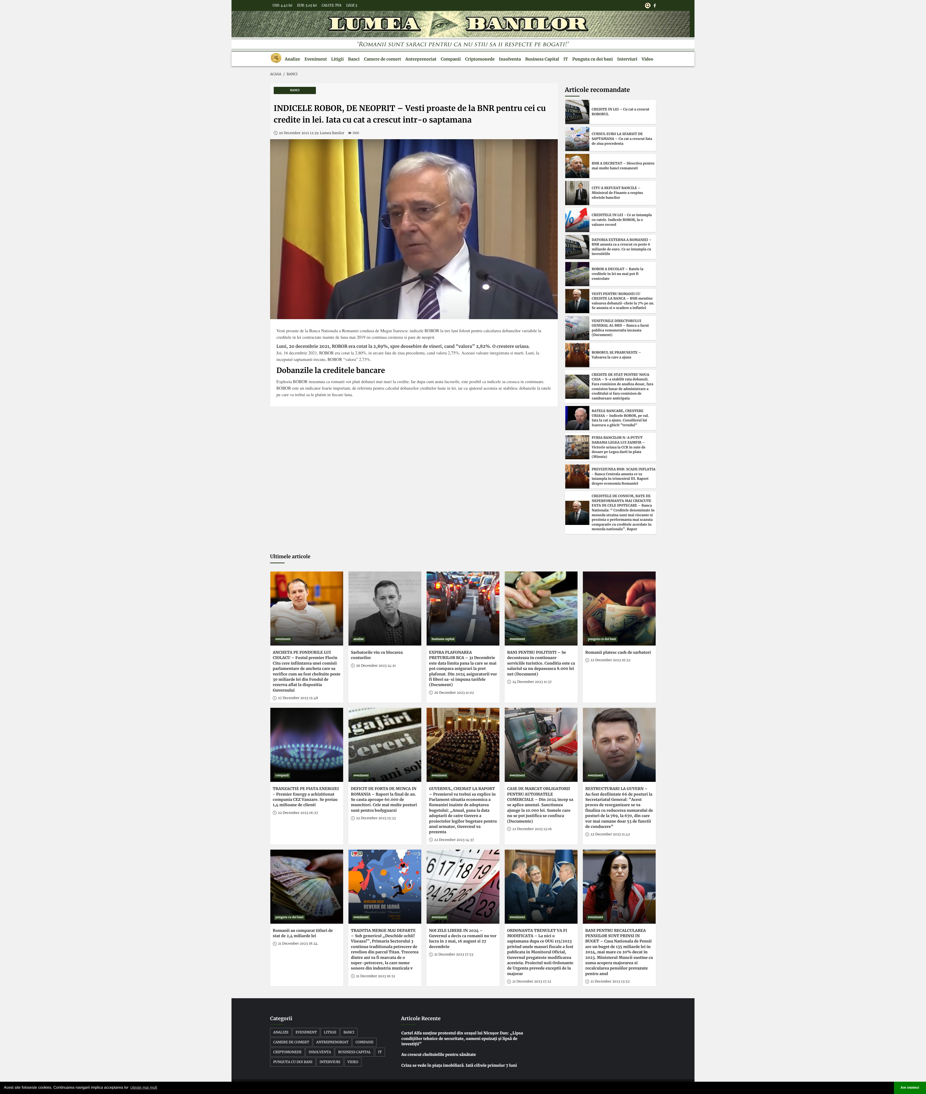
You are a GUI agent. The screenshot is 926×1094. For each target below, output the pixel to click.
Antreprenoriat (420, 59)
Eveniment (316, 59)
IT (565, 59)
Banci (354, 59)
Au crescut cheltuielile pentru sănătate (438, 1054)
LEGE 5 (351, 5)
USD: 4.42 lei (282, 5)
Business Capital (542, 59)
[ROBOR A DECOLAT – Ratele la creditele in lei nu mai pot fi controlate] (577, 274)
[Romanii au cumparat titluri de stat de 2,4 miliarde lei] (306, 887)
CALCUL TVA (331, 5)
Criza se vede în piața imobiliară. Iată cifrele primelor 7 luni (459, 1065)
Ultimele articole (290, 557)
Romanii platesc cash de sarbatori (618, 652)
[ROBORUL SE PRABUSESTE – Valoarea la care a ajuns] (577, 355)
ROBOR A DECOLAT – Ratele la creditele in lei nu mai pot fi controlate (617, 274)
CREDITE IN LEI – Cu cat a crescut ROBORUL (620, 111)
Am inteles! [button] (910, 1088)
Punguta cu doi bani (592, 59)
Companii (451, 59)
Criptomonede (480, 59)
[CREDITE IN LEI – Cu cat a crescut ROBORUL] (577, 112)
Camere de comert (382, 59)
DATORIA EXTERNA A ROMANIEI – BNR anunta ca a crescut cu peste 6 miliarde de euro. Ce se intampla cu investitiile (622, 247)
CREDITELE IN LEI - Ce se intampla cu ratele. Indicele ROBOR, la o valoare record (622, 220)
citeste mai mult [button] (143, 1088)
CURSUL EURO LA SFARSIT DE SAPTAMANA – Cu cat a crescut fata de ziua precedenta (622, 138)
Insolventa (510, 59)
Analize (292, 59)
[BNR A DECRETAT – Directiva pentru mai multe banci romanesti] (577, 166)
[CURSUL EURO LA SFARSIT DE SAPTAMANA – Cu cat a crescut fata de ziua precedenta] (577, 139)
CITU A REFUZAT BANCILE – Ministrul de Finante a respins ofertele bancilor (617, 193)
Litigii (337, 59)
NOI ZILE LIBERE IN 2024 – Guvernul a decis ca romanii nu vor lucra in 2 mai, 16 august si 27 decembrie (463, 938)
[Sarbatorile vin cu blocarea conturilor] (384, 608)
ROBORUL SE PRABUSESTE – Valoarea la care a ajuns (616, 354)
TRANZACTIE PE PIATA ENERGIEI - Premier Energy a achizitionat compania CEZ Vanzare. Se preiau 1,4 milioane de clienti (306, 796)
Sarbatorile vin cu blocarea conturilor (377, 655)
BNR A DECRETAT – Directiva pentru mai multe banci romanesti (623, 165)
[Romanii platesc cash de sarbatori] (619, 608)
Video (647, 59)
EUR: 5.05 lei (307, 5)
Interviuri (627, 59)
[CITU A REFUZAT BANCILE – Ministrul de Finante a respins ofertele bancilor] (577, 193)
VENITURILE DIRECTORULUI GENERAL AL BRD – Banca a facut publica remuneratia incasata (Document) (620, 328)
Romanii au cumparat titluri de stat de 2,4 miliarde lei (303, 933)
